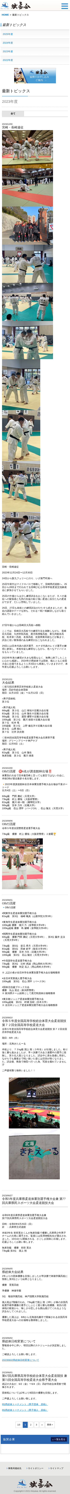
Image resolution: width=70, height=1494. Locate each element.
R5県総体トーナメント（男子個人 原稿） (25, 1410)
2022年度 (8, 60)
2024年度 (8, 42)
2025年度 (8, 34)
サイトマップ (56, 1468)
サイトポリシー (35, 1468)
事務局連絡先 (14, 1468)
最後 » (50, 1424)
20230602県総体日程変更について (20, 1360)
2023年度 (8, 51)
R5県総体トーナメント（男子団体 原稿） (25, 1404)
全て (13, 113)
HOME (5, 14)
